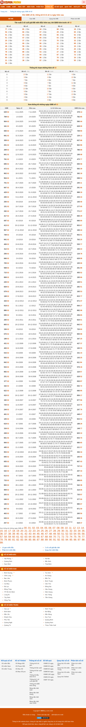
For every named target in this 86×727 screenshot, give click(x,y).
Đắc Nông (48, 614)
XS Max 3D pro (21, 671)
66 (38, 536)
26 (46, 530)
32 (71, 530)
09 (62, 527)
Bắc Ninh (48, 561)
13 (78, 527)
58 (5, 536)
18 (13, 530)
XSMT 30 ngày (48, 680)
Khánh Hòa (8, 617)
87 (38, 539)
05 (45, 527)
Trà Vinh (48, 573)
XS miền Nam (6, 666)
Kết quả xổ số (6, 661)
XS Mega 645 (20, 663)
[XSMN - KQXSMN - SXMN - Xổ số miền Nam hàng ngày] (10, 2)
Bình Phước (8, 581)
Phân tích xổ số (77, 661)
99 (1, 542)
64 (30, 536)
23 (34, 530)
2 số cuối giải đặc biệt (52, 547)
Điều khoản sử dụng (29, 714)
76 (79, 536)
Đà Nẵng (48, 611)
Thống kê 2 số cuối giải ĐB (34, 680)
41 (21, 533)
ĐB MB (10, 19)
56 (83, 533)
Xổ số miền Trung (11, 605)
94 (66, 539)
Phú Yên (7, 620)
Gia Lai (6, 609)
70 (54, 536)
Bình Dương (8, 573)
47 (46, 533)
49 (54, 533)
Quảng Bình (49, 620)
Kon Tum (48, 617)
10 (66, 527)
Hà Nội (47, 558)
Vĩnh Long (7, 575)
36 (1, 533)
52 (66, 533)
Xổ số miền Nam (10, 569)
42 (26, 533)
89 (46, 539)
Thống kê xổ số (35, 661)
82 (17, 539)
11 (70, 527)
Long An (7, 594)
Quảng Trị (7, 625)
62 (21, 536)
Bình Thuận (49, 581)
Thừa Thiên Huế (50, 625)
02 (33, 527)
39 (13, 533)
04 (41, 527)
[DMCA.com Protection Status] (43, 718)
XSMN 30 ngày (48, 677)
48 (50, 533)
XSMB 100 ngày (49, 674)
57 (1, 536)
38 (9, 533)
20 (21, 530)
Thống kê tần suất (36, 668)
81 (13, 539)
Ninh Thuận (49, 609)
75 (75, 536)
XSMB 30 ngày (48, 666)
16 (5, 530)
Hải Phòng (7, 558)
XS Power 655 (20, 666)
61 (17, 536)
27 (50, 530)
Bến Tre (47, 578)
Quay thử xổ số (63, 661)
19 (17, 530)
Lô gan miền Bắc (8, 547)
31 (66, 530)
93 (62, 539)
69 (50, 536)
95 (71, 539)
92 (58, 539)
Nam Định (7, 564)
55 (79, 533)
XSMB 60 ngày (48, 669)
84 (26, 539)
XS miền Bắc (6, 663)
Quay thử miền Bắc (51, 550)
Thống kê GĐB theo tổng (34, 684)
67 (42, 536)
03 (37, 527)
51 (62, 533)
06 (50, 527)
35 (83, 530)
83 (21, 539)
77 (83, 536)
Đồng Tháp (8, 589)
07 (54, 527)
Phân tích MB (75, 19)
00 (25, 527)
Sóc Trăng (48, 594)
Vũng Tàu (7, 600)
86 (34, 539)
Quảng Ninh (8, 561)
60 (13, 536)
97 (79, 539)
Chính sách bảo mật (43, 714)
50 (58, 533)
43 (30, 533)
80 (9, 539)
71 (58, 536)
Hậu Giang (48, 589)
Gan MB (32, 19)
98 (83, 539)
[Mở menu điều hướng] (84, 2)
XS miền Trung (6, 669)
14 (82, 527)
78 (1, 539)
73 (66, 536)
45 (38, 533)
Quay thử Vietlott (63, 676)
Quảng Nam (49, 622)
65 (34, 536)
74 (71, 536)
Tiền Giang (48, 597)
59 (9, 536)
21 (26, 530)
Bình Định (7, 611)
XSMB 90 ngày (48, 671)
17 (9, 530)
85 (30, 539)
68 (46, 536)
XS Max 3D (19, 669)
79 (5, 539)
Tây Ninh (7, 597)
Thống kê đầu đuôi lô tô (34, 675)
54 (75, 533)
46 (42, 533)
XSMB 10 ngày (48, 663)
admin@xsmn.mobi (57, 714)
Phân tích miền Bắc (9, 550)
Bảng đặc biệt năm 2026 (34, 702)
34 (79, 530)
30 (62, 530)
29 (58, 530)
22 (30, 530)
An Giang (48, 575)
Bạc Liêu (7, 578)
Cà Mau (6, 584)
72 (62, 536)
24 (38, 530)
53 (71, 533)
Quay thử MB (53, 19)
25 (42, 530)
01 (29, 527)
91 (54, 539)
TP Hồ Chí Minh (9, 592)
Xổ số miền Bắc (10, 554)
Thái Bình (48, 564)
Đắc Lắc (7, 614)
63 (26, 536)
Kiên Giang (48, 592)
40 (17, 533)
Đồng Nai (48, 586)
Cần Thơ (48, 584)
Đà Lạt (6, 586)
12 (74, 527)
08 (58, 527)
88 (42, 539)
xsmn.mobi (49, 711)
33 (75, 530)
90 (50, 539)
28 (54, 530)
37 (5, 533)
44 (34, 533)
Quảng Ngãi (8, 622)
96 (75, 539)
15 (1, 530)
